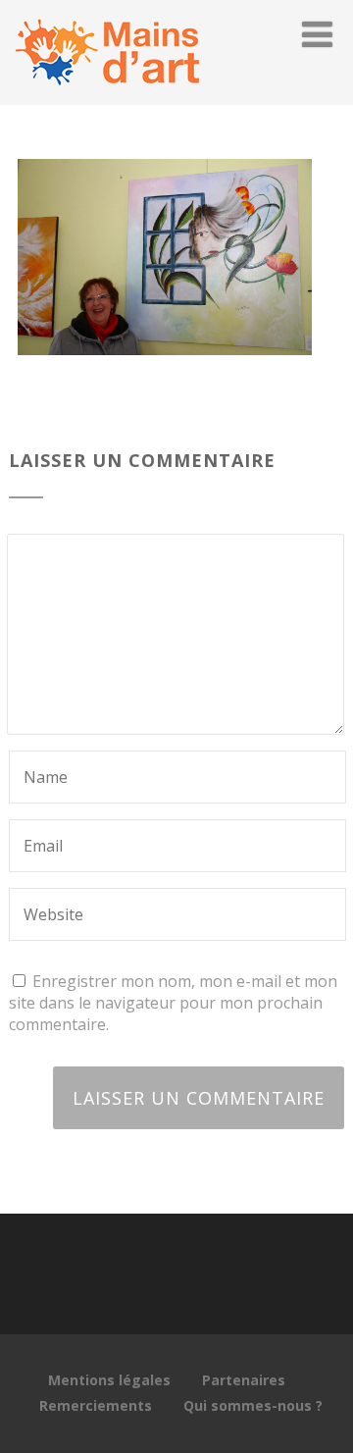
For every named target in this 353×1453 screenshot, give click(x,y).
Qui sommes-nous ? (253, 1405)
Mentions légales (109, 1380)
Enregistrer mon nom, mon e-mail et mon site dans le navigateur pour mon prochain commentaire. (173, 1002)
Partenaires (243, 1380)
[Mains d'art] (107, 94)
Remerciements (95, 1405)
